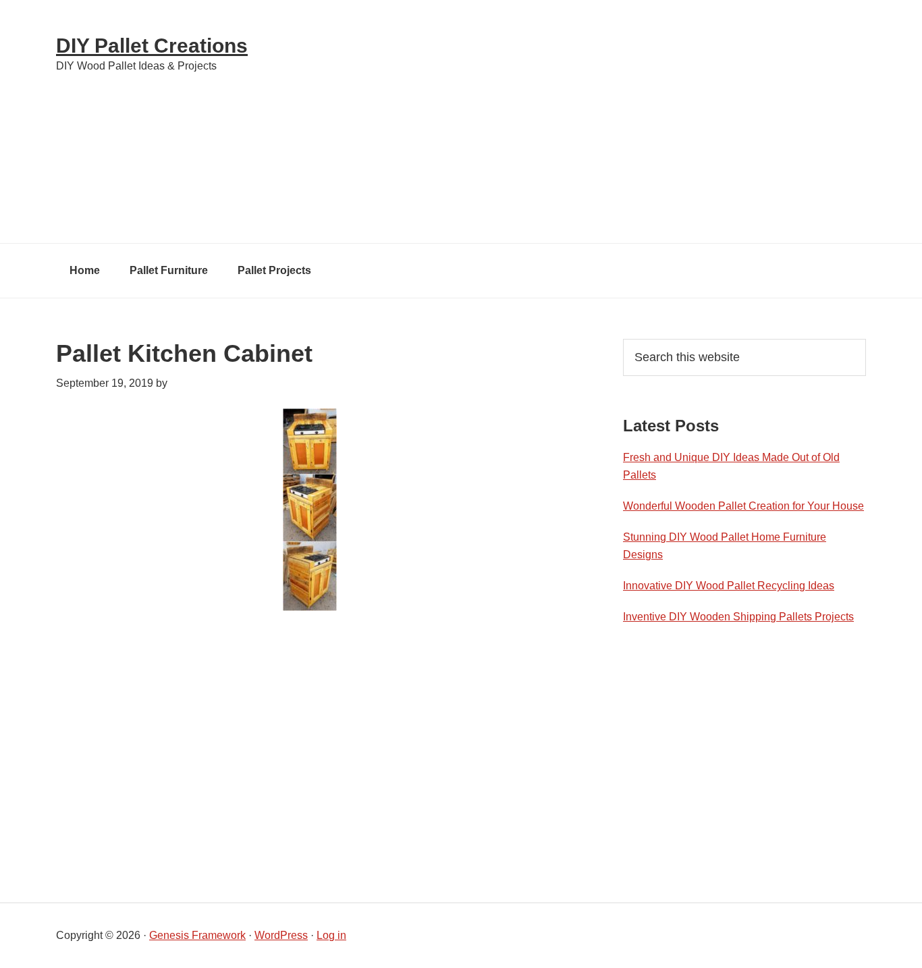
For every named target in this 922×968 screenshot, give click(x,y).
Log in (331, 935)
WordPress (281, 935)
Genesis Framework (197, 935)
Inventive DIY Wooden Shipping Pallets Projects (738, 616)
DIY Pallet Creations (152, 45)
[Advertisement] (603, 121)
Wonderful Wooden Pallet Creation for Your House (743, 506)
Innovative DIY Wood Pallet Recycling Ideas (728, 585)
